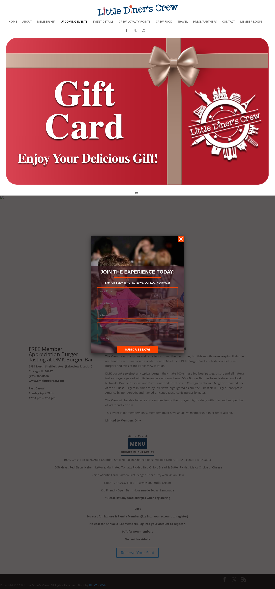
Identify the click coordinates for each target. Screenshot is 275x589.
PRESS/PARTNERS (205, 21)
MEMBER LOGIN (251, 21)
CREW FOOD (164, 21)
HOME (12, 21)
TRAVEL (183, 21)
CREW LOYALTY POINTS (135, 21)
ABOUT (27, 21)
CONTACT (228, 21)
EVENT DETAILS (103, 21)
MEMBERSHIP (46, 21)
